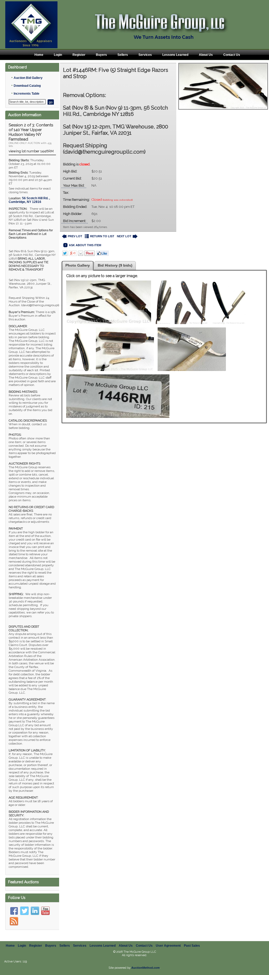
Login (58, 55)
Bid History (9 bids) (115, 265)
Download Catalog (27, 86)
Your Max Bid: (74, 185)
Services (145, 55)
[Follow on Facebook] (14, 911)
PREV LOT (75, 236)
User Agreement (168, 945)
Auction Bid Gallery (28, 78)
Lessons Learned (175, 55)
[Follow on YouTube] (45, 911)
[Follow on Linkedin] (35, 911)
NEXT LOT (124, 236)
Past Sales (192, 945)
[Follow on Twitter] (24, 911)
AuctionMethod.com (145, 967)
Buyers (101, 55)
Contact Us (231, 55)
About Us (206, 55)
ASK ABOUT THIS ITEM (85, 245)
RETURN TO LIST (102, 236)
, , (29, 200)
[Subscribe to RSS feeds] (14, 921)
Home (38, 55)
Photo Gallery (77, 265)
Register (79, 55)
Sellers (122, 55)
